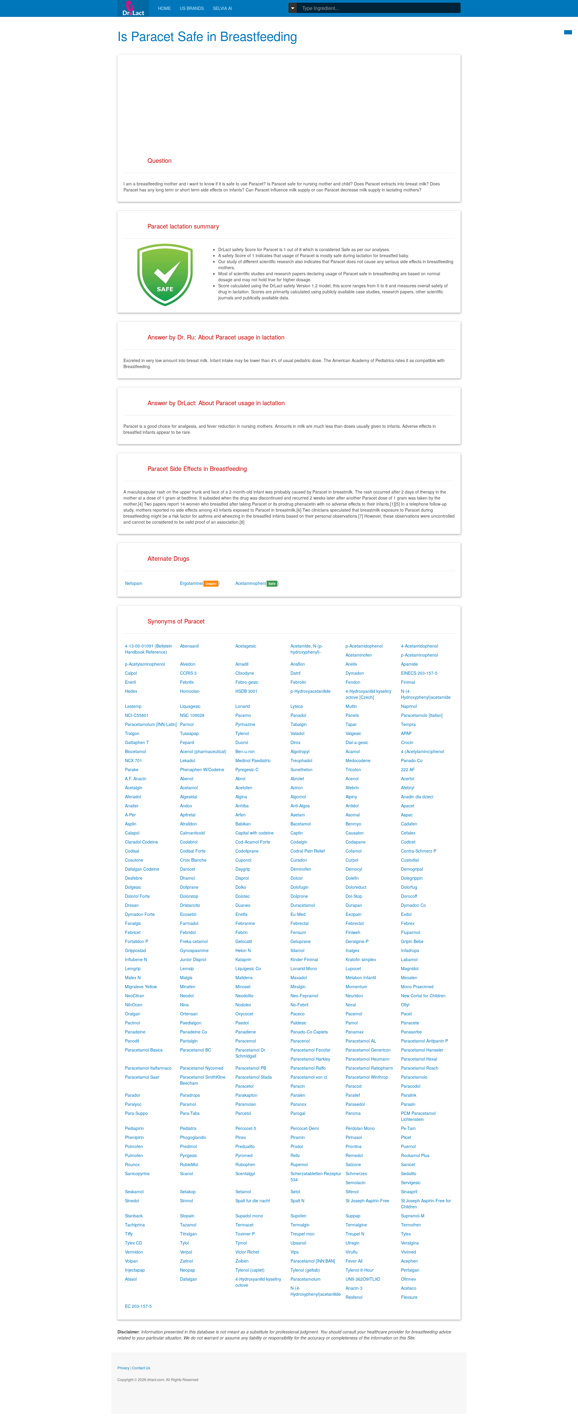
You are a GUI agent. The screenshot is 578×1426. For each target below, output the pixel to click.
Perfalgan (410, 1270)
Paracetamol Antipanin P (424, 1041)
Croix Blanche (193, 860)
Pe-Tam (408, 1128)
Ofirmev (408, 1279)
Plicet (406, 1137)
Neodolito (244, 995)
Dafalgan (188, 1279)
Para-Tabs (190, 1113)
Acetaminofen (359, 655)
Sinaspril (409, 1191)
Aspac (407, 815)
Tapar (351, 724)
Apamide (409, 664)
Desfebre (133, 878)
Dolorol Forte (137, 896)
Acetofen (243, 787)
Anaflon (298, 664)
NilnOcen (133, 1005)
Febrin (241, 932)
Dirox (295, 742)
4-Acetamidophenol (419, 646)
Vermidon (134, 1252)
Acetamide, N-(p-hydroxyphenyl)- (307, 649)
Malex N (133, 977)
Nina (184, 1005)
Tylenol (242, 733)
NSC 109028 (192, 715)
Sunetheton (301, 769)
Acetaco (408, 1288)
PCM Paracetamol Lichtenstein (418, 1116)
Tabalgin (299, 724)
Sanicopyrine (137, 1173)
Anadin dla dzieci (417, 796)
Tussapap (189, 733)
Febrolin (298, 682)
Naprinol (409, 706)
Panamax (355, 1032)
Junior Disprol (193, 959)
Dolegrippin (412, 878)
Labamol (409, 959)
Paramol (188, 1104)
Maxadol (299, 977)
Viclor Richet (247, 1252)
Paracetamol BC (195, 1050)
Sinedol (132, 1200)
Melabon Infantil (361, 977)
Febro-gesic (246, 682)
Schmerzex (356, 1173)
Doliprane (189, 887)
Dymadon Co (413, 905)
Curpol (352, 860)
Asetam (298, 815)
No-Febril (299, 1005)
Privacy (123, 1367)
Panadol (298, 715)
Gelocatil (243, 941)
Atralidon (188, 824)
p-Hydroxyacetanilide (311, 691)
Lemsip (187, 968)
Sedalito (408, 1173)
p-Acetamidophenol (364, 646)
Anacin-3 (354, 1288)
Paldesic (298, 1023)
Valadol (297, 733)
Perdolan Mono (360, 1128)
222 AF (408, 769)
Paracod (354, 1086)
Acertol (407, 778)
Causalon (355, 833)
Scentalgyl (245, 1173)
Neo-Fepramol (304, 995)
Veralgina (410, 1243)
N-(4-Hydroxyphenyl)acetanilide (316, 1291)
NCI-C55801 (137, 715)
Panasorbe (411, 1032)
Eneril (130, 682)
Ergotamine (191, 583)
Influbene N (136, 959)
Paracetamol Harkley (310, 1059)
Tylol (184, 1243)
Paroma (353, 1113)
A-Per (130, 815)
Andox (186, 806)
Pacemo (243, 715)
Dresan (132, 905)
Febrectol (355, 923)
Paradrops (190, 1095)
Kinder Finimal (304, 959)
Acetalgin (133, 787)
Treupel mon (303, 1234)
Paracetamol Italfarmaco (148, 1068)
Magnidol (409, 968)
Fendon (353, 682)
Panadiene (245, 1032)
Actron (297, 787)
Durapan (354, 905)
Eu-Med (298, 914)
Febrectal (300, 923)
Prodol (297, 1146)
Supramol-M (412, 1216)
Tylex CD (133, 1243)
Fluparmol (410, 932)
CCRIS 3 (188, 673)
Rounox (132, 1164)
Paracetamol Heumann (368, 1059)
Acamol (353, 751)
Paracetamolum (306, 1279)
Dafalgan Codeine (142, 869)
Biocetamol (135, 751)
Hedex (131, 691)
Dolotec (242, 896)
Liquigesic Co (248, 968)
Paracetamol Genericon (368, 1050)
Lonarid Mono (304, 968)
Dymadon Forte (140, 914)
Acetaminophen (250, 583)
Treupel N (355, 1234)
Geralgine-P (357, 941)
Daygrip (242, 869)
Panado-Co (412, 760)
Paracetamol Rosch (419, 1068)
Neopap (187, 1270)
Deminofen (301, 869)
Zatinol (186, 1261)
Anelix (351, 664)
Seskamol (134, 1191)
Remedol (354, 1155)
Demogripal (412, 869)
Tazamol (188, 1225)
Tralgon (132, 733)
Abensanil (189, 646)
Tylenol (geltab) (305, 1270)
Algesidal (188, 796)
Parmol (187, 724)
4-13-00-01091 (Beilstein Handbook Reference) (148, 649)
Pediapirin (134, 1128)
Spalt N (297, 1200)
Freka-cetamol (194, 941)
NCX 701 (133, 760)
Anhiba (242, 806)
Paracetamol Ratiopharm (369, 1068)
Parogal (298, 1113)
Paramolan (245, 1104)
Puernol (408, 1146)
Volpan (131, 1261)
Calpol (131, 673)
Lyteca (297, 706)
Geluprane (301, 941)
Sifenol (352, 1191)
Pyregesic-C (247, 769)
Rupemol (299, 1164)
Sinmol (186, 1200)
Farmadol (189, 923)
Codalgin (299, 842)
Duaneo (242, 905)
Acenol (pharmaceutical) (203, 751)
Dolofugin (300, 887)
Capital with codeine (254, 833)
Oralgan (132, 1014)
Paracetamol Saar (142, 1077)
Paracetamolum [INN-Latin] (151, 724)
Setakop (188, 1191)
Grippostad (135, 950)
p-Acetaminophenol (419, 655)
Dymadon (355, 673)
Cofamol (354, 851)
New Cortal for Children (423, 995)
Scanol (186, 1173)
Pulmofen (134, 1155)
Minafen (187, 986)
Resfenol (354, 1297)
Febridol (188, 932)
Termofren (411, 1225)
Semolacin (355, 1182)
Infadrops (410, 950)
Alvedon (187, 664)
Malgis (186, 977)
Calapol (132, 833)
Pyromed (244, 1155)
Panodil (132, 1041)
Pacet (406, 1014)
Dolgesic (133, 887)
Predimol (188, 1146)
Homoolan (190, 691)
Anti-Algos (300, 806)
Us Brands (192, 8)
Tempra (408, 724)
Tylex (406, 1234)
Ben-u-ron (245, 751)
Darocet (187, 869)
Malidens (244, 977)
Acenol (352, 778)
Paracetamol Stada (253, 1077)
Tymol (241, 1243)
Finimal (408, 682)
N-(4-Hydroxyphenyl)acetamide (426, 694)
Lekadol (187, 760)
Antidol (352, 806)
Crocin (407, 742)
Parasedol (355, 1104)
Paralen (298, 1095)
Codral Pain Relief (308, 851)
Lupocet (353, 968)
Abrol (240, 778)
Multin (351, 706)
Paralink (408, 1095)
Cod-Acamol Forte (252, 842)
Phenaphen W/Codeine (202, 769)
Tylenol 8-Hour (360, 1270)
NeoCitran (134, 995)
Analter (131, 806)
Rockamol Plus (415, 1155)
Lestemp (133, 706)
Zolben (242, 1261)
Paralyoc (133, 1104)
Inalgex (352, 950)
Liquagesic (190, 706)
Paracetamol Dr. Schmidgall (250, 1053)
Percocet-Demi (305, 1128)
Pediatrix (188, 1128)
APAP (406, 733)
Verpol (186, 1252)
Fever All (354, 1261)
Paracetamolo (414, 1077)
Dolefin (352, 878)
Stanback (134, 1216)
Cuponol (243, 860)
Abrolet (297, 778)
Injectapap (135, 1270)
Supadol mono (249, 1216)
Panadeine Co (193, 1032)
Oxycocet (244, 1014)
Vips (295, 1252)
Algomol (298, 796)
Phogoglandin (193, 1137)
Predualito (245, 1146)
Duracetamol (303, 905)
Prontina (354, 1146)
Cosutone (134, 860)
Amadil (241, 664)
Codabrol (188, 842)
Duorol (241, 742)
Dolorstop (189, 896)
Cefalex (408, 833)
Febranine (245, 923)
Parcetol (243, 1113)
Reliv (295, 1155)
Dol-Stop (354, 896)
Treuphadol (301, 760)
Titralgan (188, 1234)
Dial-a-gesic (357, 742)
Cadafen (409, 824)
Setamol (243, 1191)
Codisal (132, 851)
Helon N (243, 950)
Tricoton (353, 769)
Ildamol (297, 950)
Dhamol (187, 878)
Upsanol (298, 1243)
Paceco (298, 1014)
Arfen (240, 815)
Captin (297, 833)
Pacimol (132, 1023)
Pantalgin (189, 1041)
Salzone (353, 1164)
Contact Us (141, 1367)
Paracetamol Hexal (419, 1059)
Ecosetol (188, 914)
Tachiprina (135, 1225)
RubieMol (189, 1164)
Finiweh (353, 932)
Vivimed (408, 1252)
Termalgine (356, 1225)
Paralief (353, 1095)
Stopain (187, 1216)
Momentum (356, 986)
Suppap (353, 1216)
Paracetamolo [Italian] (422, 715)
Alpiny (351, 796)
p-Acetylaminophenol (145, 664)
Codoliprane (247, 851)
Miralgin (298, 986)
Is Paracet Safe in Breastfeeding (207, 36)
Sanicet (408, 1164)
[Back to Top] (568, 32)
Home (164, 8)
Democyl (354, 869)
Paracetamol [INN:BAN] (313, 1261)
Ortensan (189, 1014)
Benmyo (353, 824)
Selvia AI (222, 8)
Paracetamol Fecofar (311, 1050)
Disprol (242, 878)
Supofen (298, 1216)
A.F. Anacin (135, 778)
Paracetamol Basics (144, 1050)
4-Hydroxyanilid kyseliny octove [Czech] (368, 694)
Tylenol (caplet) (250, 1270)
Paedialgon (190, 1023)
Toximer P (245, 1234)
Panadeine (135, 1032)
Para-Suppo (136, 1113)
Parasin (408, 1104)
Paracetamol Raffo (308, 1068)
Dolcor (297, 878)
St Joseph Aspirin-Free (367, 1200)
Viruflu (352, 1252)
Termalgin (300, 1225)
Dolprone (299, 896)
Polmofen (134, 1146)
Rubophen (245, 1164)
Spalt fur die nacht (252, 1200)
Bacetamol (301, 824)
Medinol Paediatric (253, 760)
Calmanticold (192, 833)
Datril (295, 673)
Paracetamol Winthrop (367, 1077)
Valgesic (353, 733)
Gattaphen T (137, 742)
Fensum (298, 932)
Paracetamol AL (361, 1041)
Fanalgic (133, 923)
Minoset (242, 986)
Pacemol (354, 1014)
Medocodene (358, 760)
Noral (351, 1005)
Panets (352, 715)
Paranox (298, 1104)
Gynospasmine (194, 950)
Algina (241, 796)
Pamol (352, 1023)
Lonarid (242, 706)
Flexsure (409, 1297)
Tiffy (129, 1234)
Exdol (406, 914)
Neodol (187, 995)
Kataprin (243, 959)
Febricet (133, 932)
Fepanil (187, 742)
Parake (131, 769)
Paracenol (300, 1041)
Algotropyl (300, 751)
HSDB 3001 (246, 691)
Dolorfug (409, 887)
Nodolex (243, 1005)
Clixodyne (244, 673)
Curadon (299, 860)
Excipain (354, 914)
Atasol (131, 1279)
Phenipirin (134, 1137)
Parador (132, 1095)
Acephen (409, 1261)
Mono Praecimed (417, 986)
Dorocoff (409, 896)
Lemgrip (133, 968)
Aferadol (133, 796)
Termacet (244, 1225)
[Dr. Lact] (133, 8)
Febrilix (187, 682)
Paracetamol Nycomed (201, 1068)
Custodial (410, 860)
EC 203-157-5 (138, 1306)
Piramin (298, 1137)
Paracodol (410, 1086)
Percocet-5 (245, 1128)
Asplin (130, 824)
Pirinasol (354, 1137)
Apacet (407, 806)
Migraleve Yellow (141, 986)
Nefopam (133, 583)
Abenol (186, 778)
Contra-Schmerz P (418, 851)
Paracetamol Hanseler (422, 1050)
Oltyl (405, 1005)
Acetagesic (245, 646)
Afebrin (352, 787)
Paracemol (245, 1041)
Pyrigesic (188, 1155)
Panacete (410, 1023)
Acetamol (189, 787)
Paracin (298, 1086)
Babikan (243, 824)
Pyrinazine (245, 724)
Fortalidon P (136, 941)
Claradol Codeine (141, 842)
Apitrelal (187, 815)
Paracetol (244, 1086)
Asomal (353, 815)
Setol (295, 1191)
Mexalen (409, 977)
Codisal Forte (193, 851)
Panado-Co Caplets (309, 1032)
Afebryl (407, 787)
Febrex (408, 923)
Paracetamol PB (250, 1068)
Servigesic (411, 1182)
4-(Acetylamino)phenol (422, 751)
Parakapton (246, 1095)
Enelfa (241, 914)
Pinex (240, 1137)
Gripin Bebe (412, 941)
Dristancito (190, 905)
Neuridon (354, 995)
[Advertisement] (289, 103)
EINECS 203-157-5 (419, 673)
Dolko (240, 887)
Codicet (408, 842)
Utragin (352, 1243)
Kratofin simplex (361, 959)
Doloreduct (356, 887)
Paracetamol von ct (309, 1077)
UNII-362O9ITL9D (363, 1279)
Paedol (242, 1023)
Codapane (355, 842)
